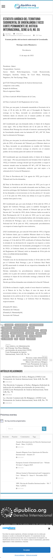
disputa (5, 336)
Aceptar (26, 550)
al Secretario (21, 325)
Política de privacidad (31, 555)
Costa (43, 330)
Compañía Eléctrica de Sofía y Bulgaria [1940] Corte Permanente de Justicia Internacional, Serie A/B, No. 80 (25, 378)
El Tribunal (7, 339)
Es (16, 339)
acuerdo (9, 325)
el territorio (35, 336)
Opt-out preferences (20, 555)
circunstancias (36, 325)
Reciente (6, 437)
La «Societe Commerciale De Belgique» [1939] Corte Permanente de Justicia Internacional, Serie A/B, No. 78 (25, 399)
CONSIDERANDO (20, 327)
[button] (49, 528)
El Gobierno (22, 336)
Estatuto (31, 339)
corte (31, 327)
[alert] (26, 420)
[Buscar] (44, 429)
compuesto (7, 327)
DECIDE (5, 333)
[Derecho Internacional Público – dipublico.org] (26, 6)
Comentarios (25, 437)
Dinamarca (41, 333)
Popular (14, 437)
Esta (22, 339)
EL (13, 336)
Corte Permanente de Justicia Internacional (18, 35)
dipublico (8, 34)
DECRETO (30, 333)
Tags (34, 437)
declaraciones (17, 333)
